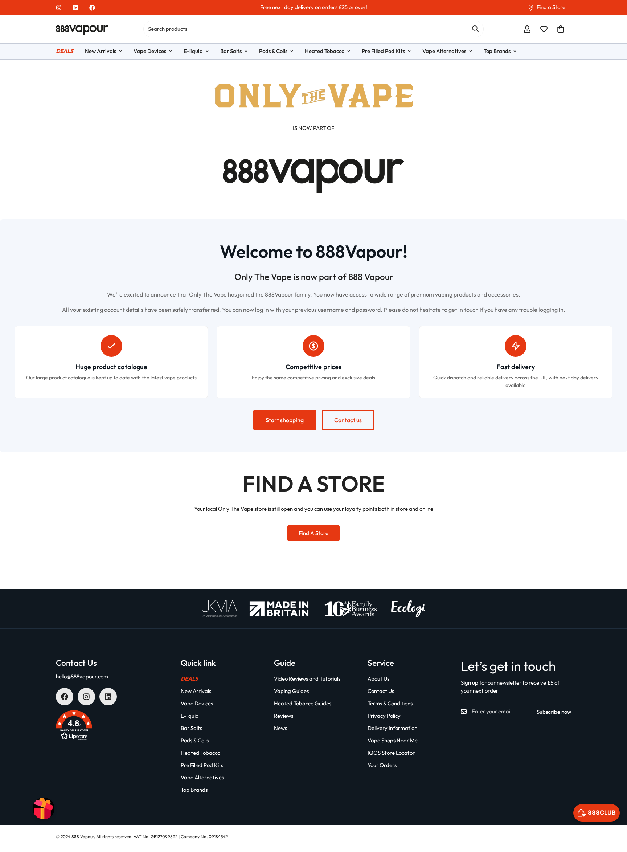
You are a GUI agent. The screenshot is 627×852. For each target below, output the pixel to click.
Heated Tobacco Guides (302, 703)
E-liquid (193, 51)
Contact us (348, 420)
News (280, 728)
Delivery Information (392, 728)
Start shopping (285, 420)
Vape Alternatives (444, 51)
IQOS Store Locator (391, 752)
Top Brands (497, 51)
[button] (560, 29)
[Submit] (475, 28)
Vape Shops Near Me (393, 740)
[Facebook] (92, 8)
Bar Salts (231, 51)
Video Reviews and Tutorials (307, 678)
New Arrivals (100, 51)
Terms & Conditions (390, 703)
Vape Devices (150, 51)
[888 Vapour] (82, 29)
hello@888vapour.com (82, 676)
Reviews (283, 715)
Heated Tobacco (324, 51)
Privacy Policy (384, 715)
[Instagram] (59, 8)
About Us (378, 678)
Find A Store (313, 533)
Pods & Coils (273, 51)
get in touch (463, 309)
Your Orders (382, 765)
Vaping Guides (291, 691)
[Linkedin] (75, 8)
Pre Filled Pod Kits (383, 51)
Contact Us (381, 691)
